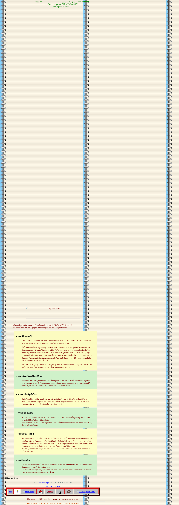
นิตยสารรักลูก (43, 482)
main (10, 492)
